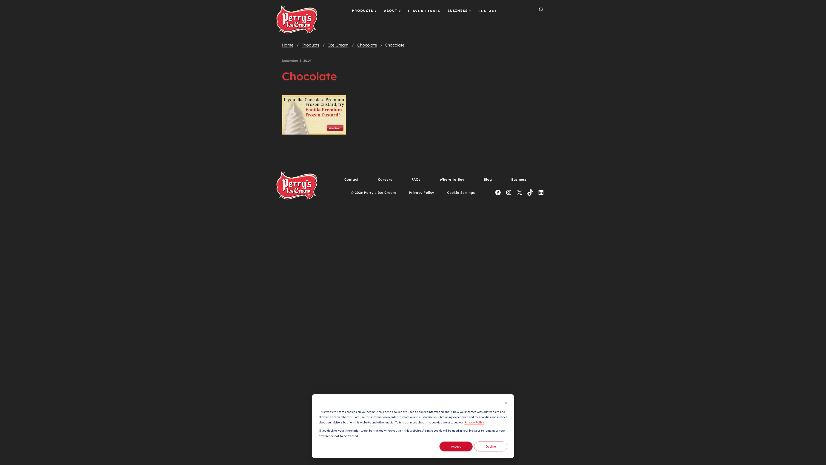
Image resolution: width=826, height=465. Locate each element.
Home (287, 45)
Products (310, 45)
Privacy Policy (474, 422)
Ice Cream (338, 45)
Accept (456, 446)
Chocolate (367, 45)
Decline (491, 446)
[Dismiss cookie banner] (505, 403)
